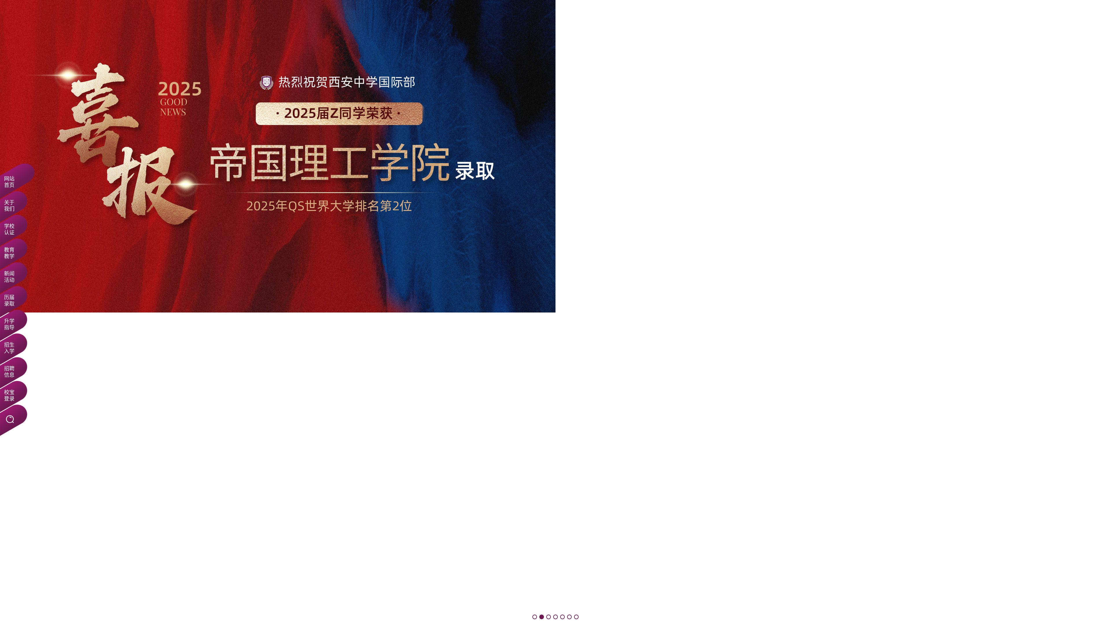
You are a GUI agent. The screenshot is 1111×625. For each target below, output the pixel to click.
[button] (534, 617)
